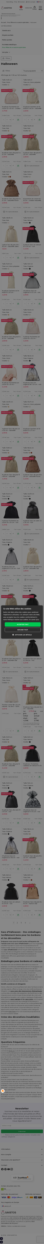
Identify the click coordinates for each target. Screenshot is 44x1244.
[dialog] (22, 622)
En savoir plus (34, 619)
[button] (22, 635)
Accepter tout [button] (23, 624)
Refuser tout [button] (22, 630)
